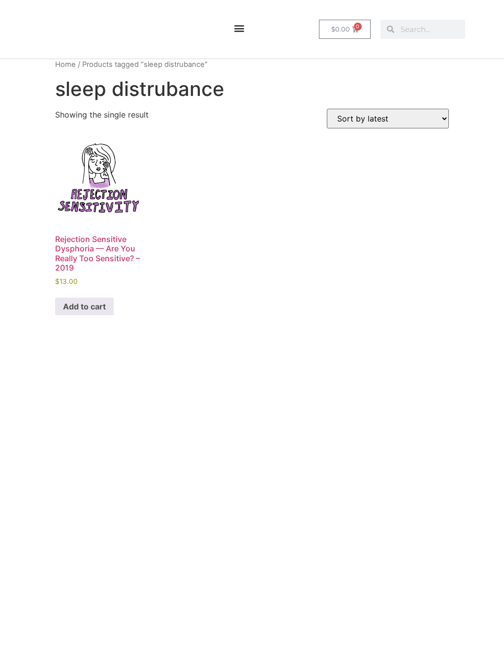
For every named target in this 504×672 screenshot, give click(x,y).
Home (65, 64)
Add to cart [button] (84, 306)
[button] (239, 28)
